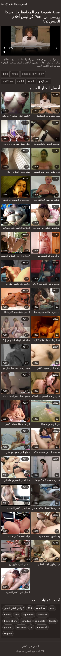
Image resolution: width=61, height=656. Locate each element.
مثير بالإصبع (44, 81)
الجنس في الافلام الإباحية (14, 4)
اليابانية (20, 81)
